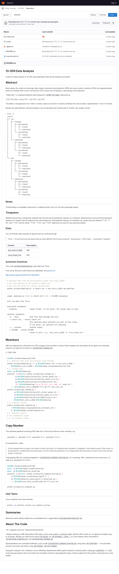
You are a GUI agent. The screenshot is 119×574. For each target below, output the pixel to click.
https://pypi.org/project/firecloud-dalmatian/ (23, 275)
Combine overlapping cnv (52, 46)
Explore (10, 3)
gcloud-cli (51, 271)
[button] (95, 23)
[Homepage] (3, 3)
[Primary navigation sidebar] (3, 8)
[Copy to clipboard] (110, 114)
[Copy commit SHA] (113, 23)
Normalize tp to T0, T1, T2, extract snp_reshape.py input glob (33, 22)
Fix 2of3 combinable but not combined (57, 56)
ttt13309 (17, 15)
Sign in (113, 3)
